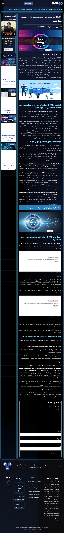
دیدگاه (58, 410)
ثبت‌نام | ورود (28, 3)
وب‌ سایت (58, 446)
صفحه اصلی (59, 9)
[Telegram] (5, 464)
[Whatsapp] (7, 468)
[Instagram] (10, 464)
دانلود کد (59, 276)
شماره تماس (18, 504)
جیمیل (19, 496)
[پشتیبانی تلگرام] (23, 487)
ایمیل (59, 439)
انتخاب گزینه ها (8, 49)
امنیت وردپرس (51, 9)
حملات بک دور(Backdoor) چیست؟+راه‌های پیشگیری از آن (8, 165)
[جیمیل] (23, 496)
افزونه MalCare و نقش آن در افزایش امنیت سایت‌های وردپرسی (8, 138)
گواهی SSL (32, 158)
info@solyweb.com (18, 499)
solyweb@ (21, 491)
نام (59, 432)
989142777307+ (19, 507)
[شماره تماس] (23, 504)
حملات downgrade (47, 121)
